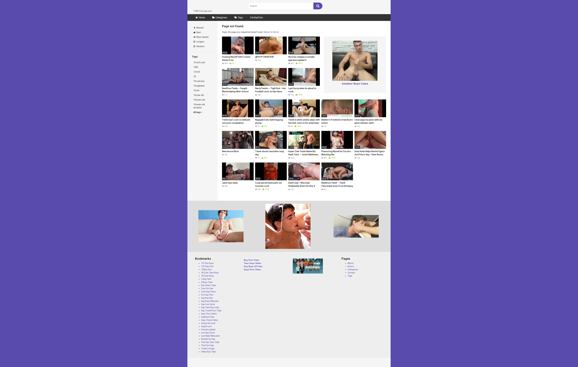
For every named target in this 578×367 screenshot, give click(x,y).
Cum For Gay (207, 288)
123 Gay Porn (207, 266)
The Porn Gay (207, 345)
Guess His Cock (208, 323)
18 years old (199, 100)
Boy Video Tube (208, 285)
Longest (200, 41)
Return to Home (271, 32)
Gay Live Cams (208, 304)
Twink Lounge (207, 348)
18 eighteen (199, 86)
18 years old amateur (199, 106)
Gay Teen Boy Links (210, 307)
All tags (197, 112)
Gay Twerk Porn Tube (211, 310)
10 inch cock (199, 62)
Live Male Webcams (210, 336)
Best (198, 32)
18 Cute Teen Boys (210, 272)
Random (200, 46)
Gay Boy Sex (207, 298)
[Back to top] (568, 358)
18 (194, 76)
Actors (351, 266)
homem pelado (208, 329)
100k (195, 67)
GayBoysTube (207, 317)
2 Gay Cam (206, 279)
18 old (196, 90)
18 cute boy (198, 81)
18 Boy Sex (206, 269)
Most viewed (202, 37)
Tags (240, 17)
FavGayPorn (256, 17)
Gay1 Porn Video (209, 314)
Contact (351, 272)
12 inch (196, 72)
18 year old (198, 95)
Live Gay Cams (208, 332)
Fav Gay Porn (207, 295)
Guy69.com (206, 326)
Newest (200, 27)
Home (202, 17)
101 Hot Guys (207, 263)
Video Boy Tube (208, 351)
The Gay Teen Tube (210, 342)
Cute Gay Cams (208, 291)
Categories (221, 17)
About (350, 263)
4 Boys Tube (207, 282)
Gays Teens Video (209, 320)
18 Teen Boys (207, 276)
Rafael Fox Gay (208, 339)
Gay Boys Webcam (210, 301)
